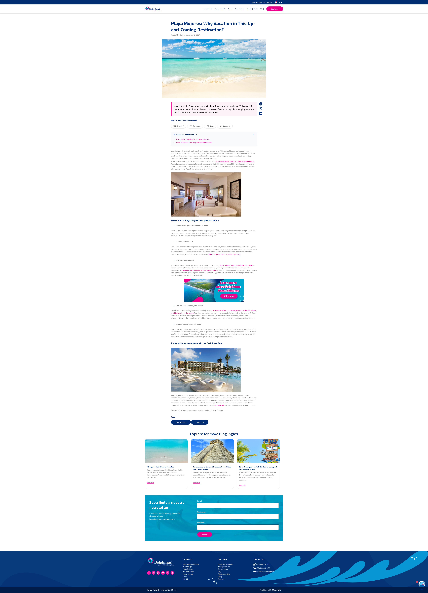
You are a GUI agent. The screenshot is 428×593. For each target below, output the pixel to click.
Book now (275, 9)
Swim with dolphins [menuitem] (225, 564)
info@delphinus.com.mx (265, 571)
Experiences (219, 9)
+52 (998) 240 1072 (263, 564)
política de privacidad (167, 519)
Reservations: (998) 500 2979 (262, 2)
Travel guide (251, 9)
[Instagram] (153, 573)
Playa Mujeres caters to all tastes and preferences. (235, 161)
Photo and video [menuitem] (224, 574)
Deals (230, 9)
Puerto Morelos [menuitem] (188, 572)
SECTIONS (222, 559)
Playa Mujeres (181, 422)
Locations (206, 9)
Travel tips (200, 422)
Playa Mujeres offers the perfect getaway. (225, 254)
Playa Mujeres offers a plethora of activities (236, 265)
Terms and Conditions (167, 590)
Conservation (239, 9)
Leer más (150, 483)
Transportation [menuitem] (224, 566)
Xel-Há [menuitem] (185, 579)
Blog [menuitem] (220, 577)
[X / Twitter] (167, 573)
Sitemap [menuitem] (221, 579)
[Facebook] (149, 573)
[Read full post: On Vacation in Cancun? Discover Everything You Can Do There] (212, 451)
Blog (262, 9)
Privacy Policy (152, 590)
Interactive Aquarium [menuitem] (191, 564)
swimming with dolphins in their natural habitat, (200, 270)
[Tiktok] (172, 573)
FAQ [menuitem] (219, 572)
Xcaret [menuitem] (185, 577)
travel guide (219, 405)
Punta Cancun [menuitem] (188, 574)
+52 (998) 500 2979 (263, 568)
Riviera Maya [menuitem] (187, 566)
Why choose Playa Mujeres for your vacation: (193, 139)
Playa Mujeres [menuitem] (188, 569)
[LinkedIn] (158, 573)
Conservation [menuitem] (223, 569)
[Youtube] (163, 573)
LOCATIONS (187, 559)
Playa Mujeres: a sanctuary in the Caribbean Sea (194, 142)
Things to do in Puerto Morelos (160, 467)
